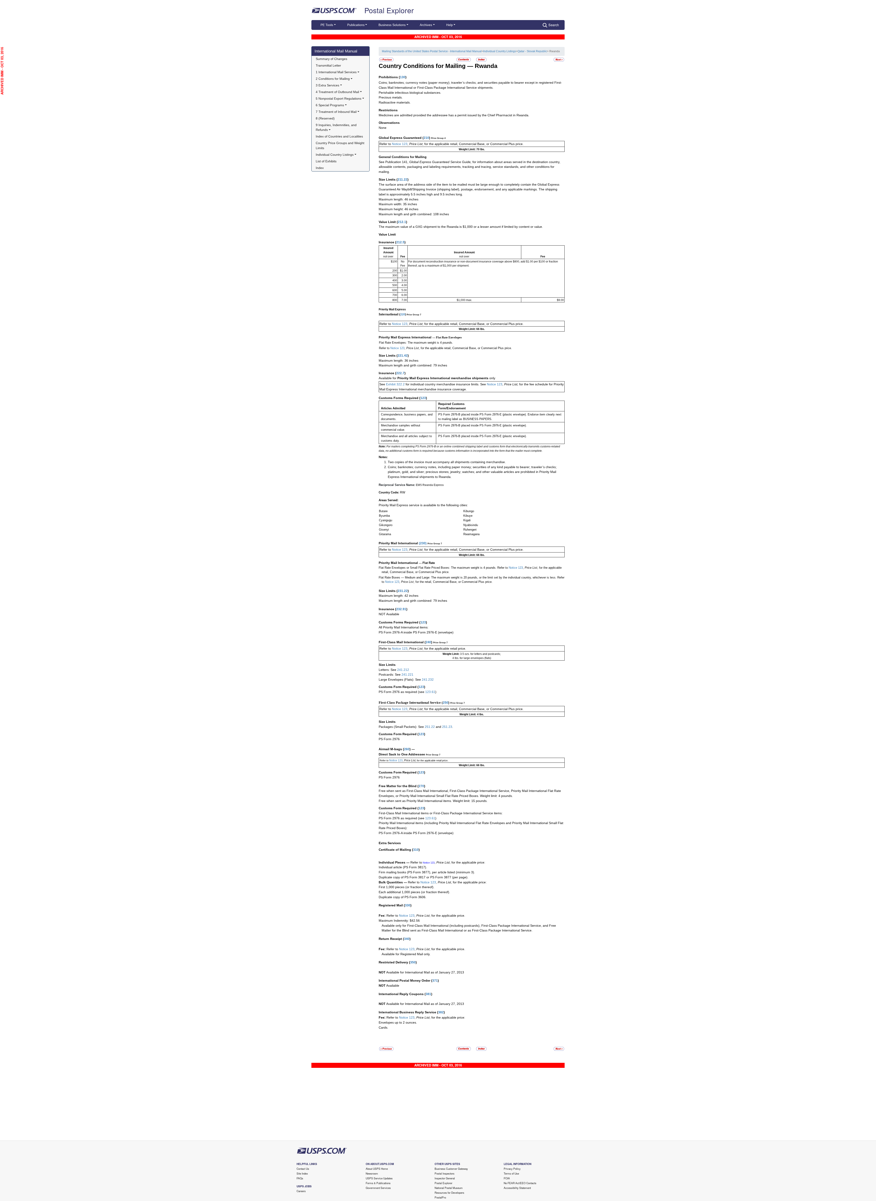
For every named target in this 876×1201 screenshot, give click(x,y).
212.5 (400, 242)
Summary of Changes (331, 59)
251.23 (447, 727)
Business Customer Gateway (451, 1168)
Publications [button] (356, 25)
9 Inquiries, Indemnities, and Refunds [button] (336, 127)
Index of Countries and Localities (339, 136)
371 (435, 980)
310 (416, 849)
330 (407, 905)
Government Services (378, 1188)
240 (428, 642)
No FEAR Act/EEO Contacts (520, 1183)
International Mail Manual (336, 51)
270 (421, 786)
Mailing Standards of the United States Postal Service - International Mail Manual (432, 51)
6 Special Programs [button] (330, 105)
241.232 (428, 679)
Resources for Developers (449, 1192)
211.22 (402, 179)
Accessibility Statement (517, 1188)
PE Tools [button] (327, 25)
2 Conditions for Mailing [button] (333, 78)
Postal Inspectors (444, 1173)
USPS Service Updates (379, 1178)
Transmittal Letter (328, 65)
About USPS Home (377, 1168)
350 (413, 962)
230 (422, 543)
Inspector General (445, 1178)
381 (428, 994)
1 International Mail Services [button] (336, 72)
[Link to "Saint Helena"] (559, 59)
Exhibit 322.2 (395, 384)
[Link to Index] (481, 59)
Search (553, 24)
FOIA (507, 1178)
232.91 (401, 609)
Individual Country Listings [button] (335, 154)
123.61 (430, 692)
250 (445, 702)
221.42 (403, 355)
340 (406, 939)
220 (402, 314)
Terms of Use (511, 1173)
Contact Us (303, 1168)
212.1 (402, 222)
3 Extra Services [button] (327, 85)
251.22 (430, 727)
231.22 (403, 591)
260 (406, 749)
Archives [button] (426, 25)
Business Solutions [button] (392, 25)
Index (320, 168)
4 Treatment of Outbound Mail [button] (337, 92)
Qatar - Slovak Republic (532, 51)
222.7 (400, 373)
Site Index (302, 1173)
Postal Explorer (389, 10)
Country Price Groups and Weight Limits (340, 145)
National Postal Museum (449, 1188)
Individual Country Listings (499, 51)
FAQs (300, 1178)
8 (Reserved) (325, 118)
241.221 (407, 674)
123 (423, 398)
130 (402, 77)
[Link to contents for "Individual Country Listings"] (464, 59)
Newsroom (372, 1173)
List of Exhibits (326, 161)
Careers (301, 1191)
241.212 (403, 670)
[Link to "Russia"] (386, 59)
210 (426, 138)
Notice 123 (399, 144)
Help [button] (449, 25)
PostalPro (440, 1197)
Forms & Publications (378, 1183)
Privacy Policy (512, 1168)
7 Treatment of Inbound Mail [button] (336, 112)
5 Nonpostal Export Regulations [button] (338, 98)
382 (441, 1012)
